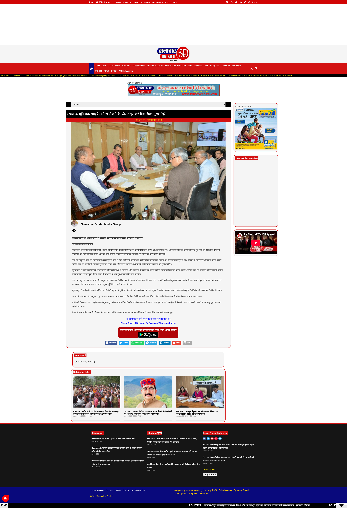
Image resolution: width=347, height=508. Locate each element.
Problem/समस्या (126, 71)
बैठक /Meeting (139, 66)
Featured (198, 66)
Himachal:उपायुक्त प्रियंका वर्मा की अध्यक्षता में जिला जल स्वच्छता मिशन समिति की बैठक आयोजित (100, 75)
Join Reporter (157, 2)
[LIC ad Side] (256, 148)
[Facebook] (227, 2)
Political (225, 66)
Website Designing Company (199, 490)
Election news (184, 66)
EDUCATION (170, 66)
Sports (98, 71)
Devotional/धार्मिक (155, 66)
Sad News (236, 66)
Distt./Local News (111, 66)
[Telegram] (245, 2)
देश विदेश (114, 71)
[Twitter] (236, 2)
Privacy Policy (171, 2)
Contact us (137, 2)
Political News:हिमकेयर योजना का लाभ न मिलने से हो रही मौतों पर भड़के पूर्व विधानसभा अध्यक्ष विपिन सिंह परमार (148, 412)
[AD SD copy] (173, 95)
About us (127, 2)
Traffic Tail (217, 490)
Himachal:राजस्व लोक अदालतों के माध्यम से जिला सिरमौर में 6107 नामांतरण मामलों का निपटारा (237, 75)
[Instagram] (231, 2)
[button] (256, 68)
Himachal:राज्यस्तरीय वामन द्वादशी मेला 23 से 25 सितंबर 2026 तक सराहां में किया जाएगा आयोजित (169, 75)
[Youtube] (241, 2)
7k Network (202, 493)
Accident (126, 66)
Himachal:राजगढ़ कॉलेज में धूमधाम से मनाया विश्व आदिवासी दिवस (113, 439)
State (97, 66)
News (106, 71)
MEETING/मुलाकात (212, 66)
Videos (147, 2)
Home (118, 2)
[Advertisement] (173, 24)
